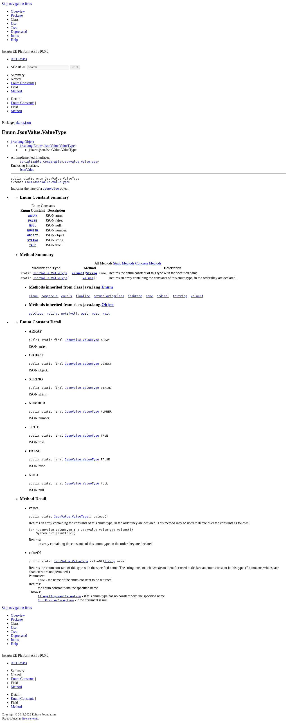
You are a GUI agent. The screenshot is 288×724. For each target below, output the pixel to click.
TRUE (32, 245)
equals (66, 296)
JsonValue (27, 169)
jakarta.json (23, 122)
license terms (30, 718)
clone (33, 296)
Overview (18, 11)
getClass (36, 313)
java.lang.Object (22, 142)
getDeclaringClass (109, 296)
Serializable (30, 161)
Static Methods (123, 263)
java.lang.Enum (31, 146)
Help (14, 40)
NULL (32, 225)
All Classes (19, 59)
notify (52, 313)
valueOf (78, 273)
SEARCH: (18, 67)
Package (17, 15)
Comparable (52, 161)
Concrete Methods (148, 263)
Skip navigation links (17, 4)
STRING (32, 240)
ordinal (163, 296)
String (91, 273)
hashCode (135, 296)
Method (16, 91)
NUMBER (32, 230)
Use (13, 23)
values (88, 278)
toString (180, 296)
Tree (14, 27)
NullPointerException (56, 600)
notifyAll (69, 313)
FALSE (32, 220)
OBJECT (32, 235)
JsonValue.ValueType (59, 146)
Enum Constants (22, 83)
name (149, 296)
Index (15, 36)
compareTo (49, 296)
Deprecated (19, 31)
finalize (83, 296)
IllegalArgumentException (59, 596)
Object (107, 304)
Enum (28, 182)
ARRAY (32, 215)
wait (84, 313)
